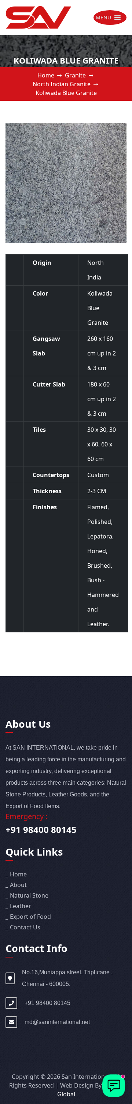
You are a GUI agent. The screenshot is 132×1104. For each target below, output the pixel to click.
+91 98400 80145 (41, 829)
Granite (75, 75)
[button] (103, 17)
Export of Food (30, 917)
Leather (20, 906)
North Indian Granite (62, 84)
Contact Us (25, 927)
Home (45, 75)
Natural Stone (29, 895)
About (18, 885)
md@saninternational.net (57, 1022)
